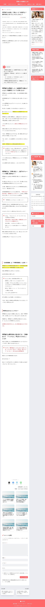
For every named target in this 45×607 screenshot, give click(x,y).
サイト (3, 568)
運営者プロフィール (22, 4)
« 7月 (32, 209)
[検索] (42, 226)
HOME (5, 4)
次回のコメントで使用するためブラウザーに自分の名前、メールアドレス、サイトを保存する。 (16, 574)
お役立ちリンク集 (30, 4)
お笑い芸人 (25, 486)
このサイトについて (12, 4)
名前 (3, 557)
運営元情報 (15, 603)
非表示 (8, 67)
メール (4, 563)
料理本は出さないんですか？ (11, 78)
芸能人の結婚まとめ (22, 1)
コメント (4, 542)
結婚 (22, 488)
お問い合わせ (38, 4)
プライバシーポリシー (22, 603)
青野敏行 (26, 488)
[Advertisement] (15, 52)
